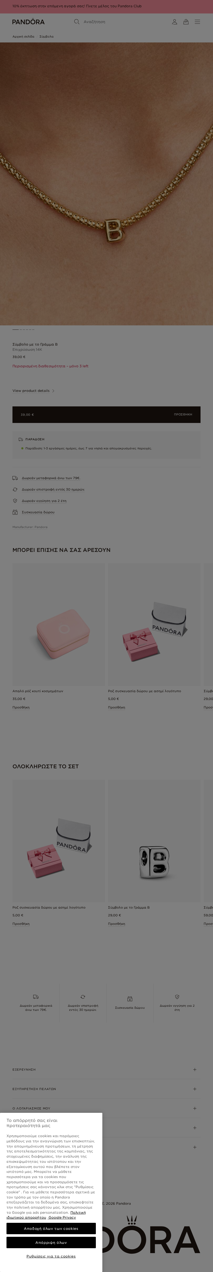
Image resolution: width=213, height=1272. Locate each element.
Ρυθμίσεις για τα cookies (51, 1256)
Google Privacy (62, 1217)
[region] (51, 1192)
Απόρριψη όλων (51, 1242)
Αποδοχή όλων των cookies (51, 1228)
